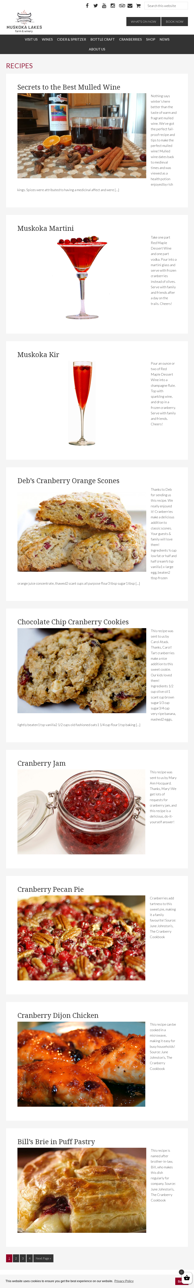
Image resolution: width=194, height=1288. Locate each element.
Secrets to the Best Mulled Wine (68, 87)
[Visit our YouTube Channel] (104, 6)
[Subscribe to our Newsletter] (130, 6)
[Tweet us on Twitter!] (96, 6)
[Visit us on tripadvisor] (121, 6)
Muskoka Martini (45, 228)
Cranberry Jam (41, 763)
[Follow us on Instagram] (113, 6)
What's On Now (143, 21)
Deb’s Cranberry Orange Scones (68, 481)
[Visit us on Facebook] (87, 6)
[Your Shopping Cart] (138, 6)
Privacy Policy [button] (124, 1281)
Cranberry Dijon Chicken (58, 1015)
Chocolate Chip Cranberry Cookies (73, 622)
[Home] (24, 32)
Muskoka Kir (38, 355)
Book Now (174, 21)
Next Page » (43, 1259)
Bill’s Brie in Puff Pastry (56, 1142)
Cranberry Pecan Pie (50, 889)
